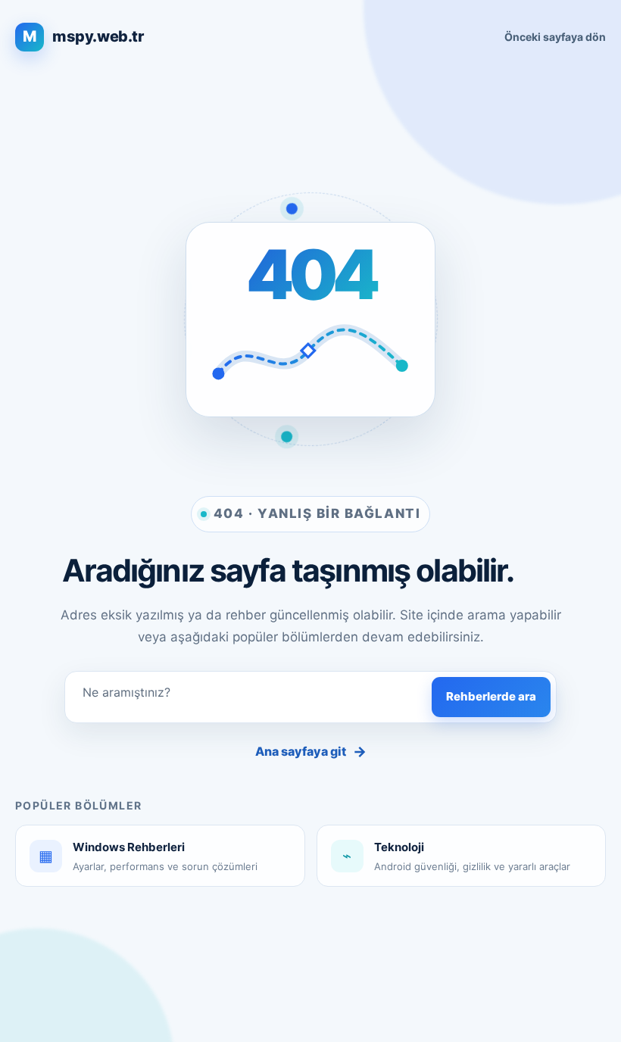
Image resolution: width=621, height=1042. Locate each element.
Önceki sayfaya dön (555, 36)
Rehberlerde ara (491, 696)
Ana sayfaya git (311, 751)
